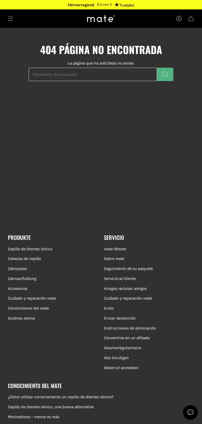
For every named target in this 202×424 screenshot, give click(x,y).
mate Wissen (115, 248)
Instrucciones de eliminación (130, 328)
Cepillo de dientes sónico (30, 248)
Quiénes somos (21, 318)
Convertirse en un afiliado (127, 337)
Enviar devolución (120, 318)
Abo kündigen (116, 357)
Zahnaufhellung (22, 278)
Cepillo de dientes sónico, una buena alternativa (51, 406)
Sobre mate (114, 258)
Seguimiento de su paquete (128, 268)
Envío (109, 308)
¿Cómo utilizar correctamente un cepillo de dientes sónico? (60, 396)
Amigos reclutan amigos (125, 288)
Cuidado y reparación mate (32, 298)
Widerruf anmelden (121, 367)
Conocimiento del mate (28, 308)
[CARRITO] (191, 19)
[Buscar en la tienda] (165, 74)
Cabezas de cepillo (24, 258)
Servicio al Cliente (120, 278)
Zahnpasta (17, 268)
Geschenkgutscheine (122, 347)
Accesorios (17, 288)
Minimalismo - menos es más (33, 416)
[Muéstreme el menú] (10, 19)
